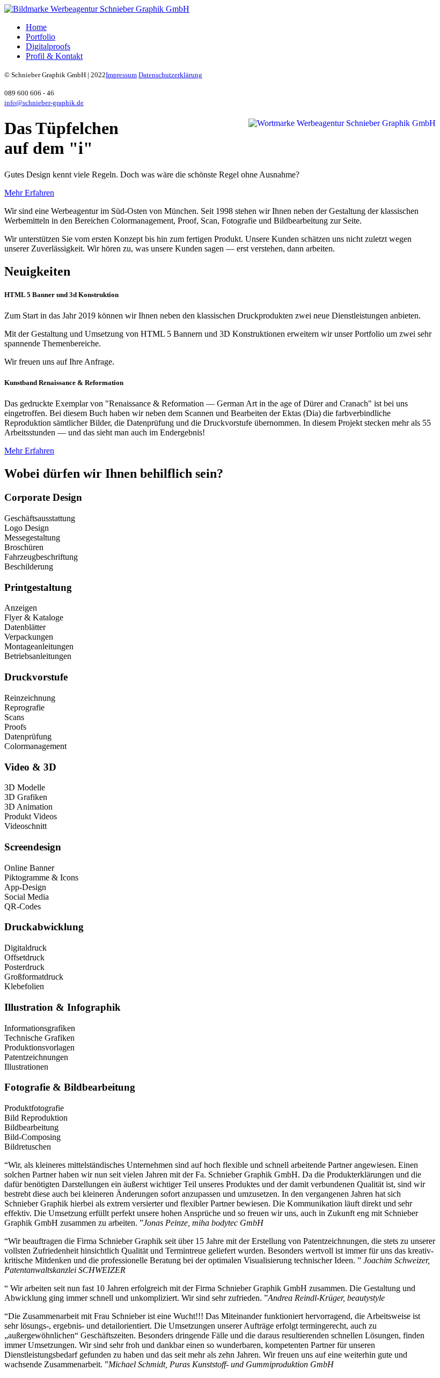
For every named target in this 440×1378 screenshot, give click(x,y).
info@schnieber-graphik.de (44, 103)
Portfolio (40, 36)
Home (36, 27)
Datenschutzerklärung (170, 75)
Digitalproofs (48, 46)
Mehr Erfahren (29, 192)
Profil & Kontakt (54, 56)
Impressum (121, 75)
